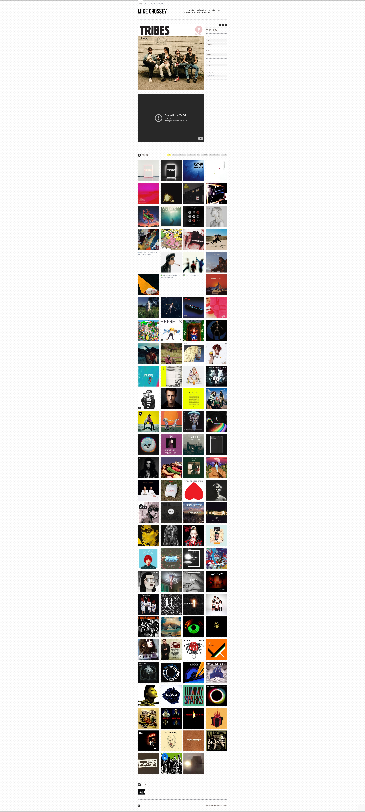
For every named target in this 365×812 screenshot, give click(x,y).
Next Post (223, 25)
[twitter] (139, 805)
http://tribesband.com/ (213, 75)
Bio (146, 3)
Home (140, 3)
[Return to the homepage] (160, 11)
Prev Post (220, 25)
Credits (152, 3)
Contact (160, 3)
